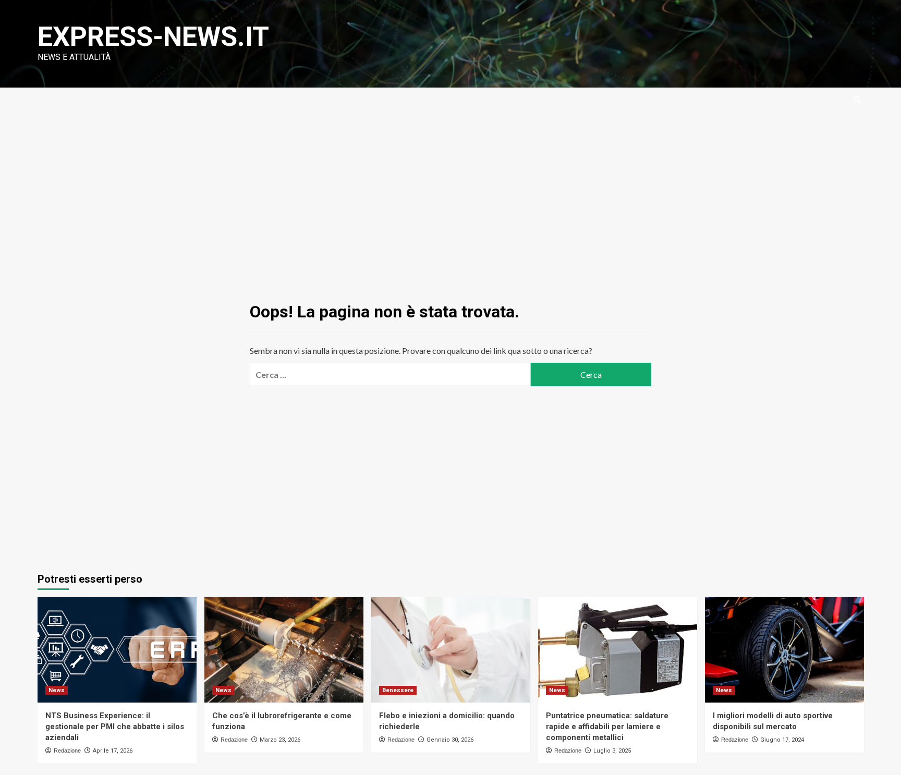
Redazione (67, 750)
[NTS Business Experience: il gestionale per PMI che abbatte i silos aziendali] (117, 650)
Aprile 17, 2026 (112, 750)
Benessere (397, 690)
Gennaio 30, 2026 (450, 739)
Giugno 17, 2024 (782, 739)
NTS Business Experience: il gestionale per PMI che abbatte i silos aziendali (114, 726)
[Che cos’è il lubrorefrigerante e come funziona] (283, 650)
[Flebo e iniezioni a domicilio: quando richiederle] (450, 650)
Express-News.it (153, 37)
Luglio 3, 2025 (612, 750)
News (56, 690)
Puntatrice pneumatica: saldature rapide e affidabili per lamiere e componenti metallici (607, 726)
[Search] (857, 100)
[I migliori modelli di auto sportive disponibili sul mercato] (784, 650)
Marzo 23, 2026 (280, 739)
